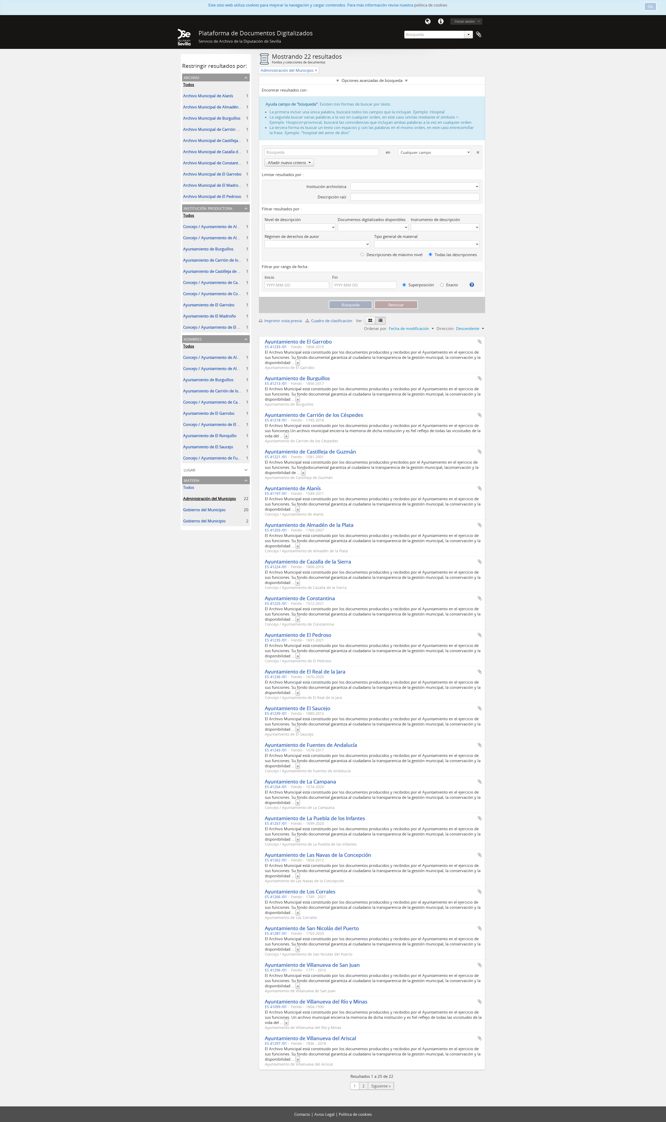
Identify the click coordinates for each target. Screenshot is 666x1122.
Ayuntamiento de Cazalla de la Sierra (308, 561)
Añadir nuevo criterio (287, 162)
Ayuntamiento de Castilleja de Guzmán (218, 271)
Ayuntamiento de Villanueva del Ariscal (310, 1038)
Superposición (420, 284)
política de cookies (430, 5)
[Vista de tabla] (380, 321)
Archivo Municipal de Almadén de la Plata (220, 106)
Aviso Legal (325, 1114)
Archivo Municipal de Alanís (208, 95)
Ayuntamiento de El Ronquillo (209, 435)
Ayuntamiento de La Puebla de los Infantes (315, 818)
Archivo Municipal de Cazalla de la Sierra (219, 151)
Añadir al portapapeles (479, 341)
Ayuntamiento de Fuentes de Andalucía (311, 745)
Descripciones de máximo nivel (394, 254)
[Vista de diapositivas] (370, 321)
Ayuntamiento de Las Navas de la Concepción (318, 855)
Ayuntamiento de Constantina (300, 598)
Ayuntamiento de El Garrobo (208, 304)
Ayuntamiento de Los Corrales (300, 891)
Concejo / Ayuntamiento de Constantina (218, 293)
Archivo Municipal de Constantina (213, 162)
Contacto (302, 1114)
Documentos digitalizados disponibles (372, 219)
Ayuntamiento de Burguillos (208, 248)
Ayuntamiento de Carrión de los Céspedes (220, 260)
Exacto (451, 284)
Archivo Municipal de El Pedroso (212, 196)
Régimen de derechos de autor (292, 236)
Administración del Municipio (209, 498)
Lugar (189, 469)
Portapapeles (478, 34)
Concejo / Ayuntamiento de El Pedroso (217, 327)
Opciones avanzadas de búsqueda (372, 80)
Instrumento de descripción (435, 219)
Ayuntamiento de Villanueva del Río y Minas (316, 1001)
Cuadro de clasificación (331, 320)
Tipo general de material (396, 236)
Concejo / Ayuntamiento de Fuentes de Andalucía (227, 458)
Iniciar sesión (465, 21)
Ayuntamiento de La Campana (300, 781)
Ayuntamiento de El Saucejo (208, 446)
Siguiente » (380, 1085)
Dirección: (445, 328)
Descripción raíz (332, 196)
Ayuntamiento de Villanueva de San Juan (312, 965)
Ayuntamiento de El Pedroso (298, 635)
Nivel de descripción (283, 219)
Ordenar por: (375, 328)
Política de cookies (355, 1114)
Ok (650, 6)
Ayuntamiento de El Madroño (209, 316)
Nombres (193, 338)
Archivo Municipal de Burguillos (211, 118)
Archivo (191, 77)
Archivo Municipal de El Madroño (213, 185)
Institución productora (208, 207)
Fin (335, 277)
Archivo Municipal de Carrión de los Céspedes (224, 129)
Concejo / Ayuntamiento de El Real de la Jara (222, 424)
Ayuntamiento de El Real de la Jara (305, 671)
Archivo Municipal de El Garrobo (212, 174)
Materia (191, 479)
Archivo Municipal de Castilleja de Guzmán (221, 140)
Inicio (269, 277)
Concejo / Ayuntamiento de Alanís (213, 226)
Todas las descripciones (455, 254)
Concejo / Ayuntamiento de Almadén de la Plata (226, 237)
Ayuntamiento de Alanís (293, 488)
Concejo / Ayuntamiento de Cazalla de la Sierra (225, 282)
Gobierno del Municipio (204, 509)
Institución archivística (326, 186)
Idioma (427, 21)
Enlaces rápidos (440, 21)
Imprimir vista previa (282, 320)
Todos (188, 84)
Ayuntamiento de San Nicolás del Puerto (312, 928)
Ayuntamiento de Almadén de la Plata (309, 525)
